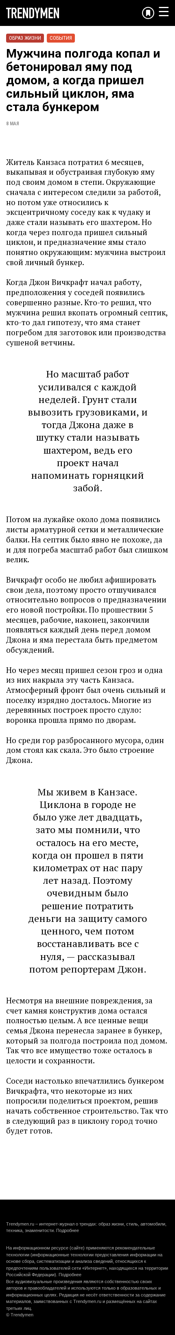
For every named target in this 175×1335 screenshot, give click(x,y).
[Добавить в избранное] (148, 13)
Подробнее (67, 1230)
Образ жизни (25, 38)
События (61, 38)
